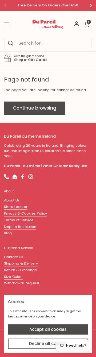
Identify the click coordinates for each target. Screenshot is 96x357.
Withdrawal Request (21, 283)
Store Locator (15, 206)
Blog (8, 233)
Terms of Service (19, 220)
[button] (86, 24)
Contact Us (13, 256)
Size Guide (13, 276)
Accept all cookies (48, 329)
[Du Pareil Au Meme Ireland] (48, 24)
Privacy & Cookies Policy (25, 213)
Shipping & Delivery (21, 263)
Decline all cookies (48, 343)
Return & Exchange (20, 270)
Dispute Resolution (20, 226)
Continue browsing (34, 108)
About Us (12, 200)
